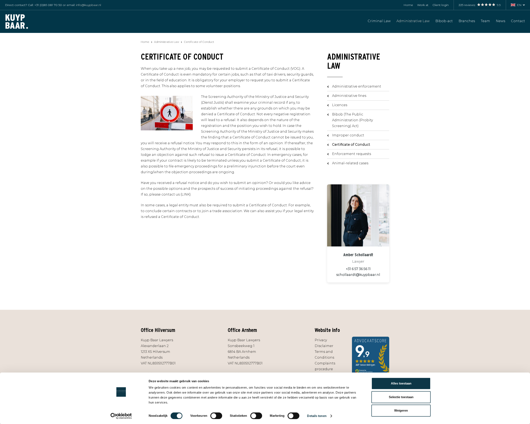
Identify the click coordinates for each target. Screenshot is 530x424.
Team (485, 21)
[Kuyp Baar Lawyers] (17, 21)
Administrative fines (349, 96)
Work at (422, 5)
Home (408, 5)
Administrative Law (413, 21)
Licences (339, 105)
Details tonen (316, 416)
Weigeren (401, 410)
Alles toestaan (401, 383)
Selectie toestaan (401, 397)
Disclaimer (324, 346)
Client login (440, 5)
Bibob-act (444, 21)
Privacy (321, 340)
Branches (467, 21)
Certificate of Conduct (351, 145)
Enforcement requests (351, 154)
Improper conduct (348, 135)
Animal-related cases (350, 163)
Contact (518, 21)
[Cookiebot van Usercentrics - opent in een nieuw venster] (121, 416)
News (500, 21)
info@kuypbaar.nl (88, 5)
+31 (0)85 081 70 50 (48, 5)
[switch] (216, 415)
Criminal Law (379, 21)
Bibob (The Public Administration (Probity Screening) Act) (352, 120)
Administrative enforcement (356, 86)
